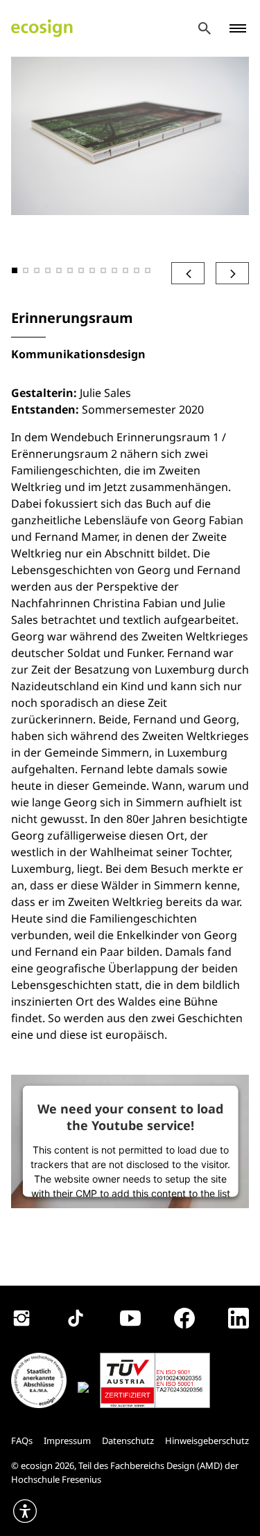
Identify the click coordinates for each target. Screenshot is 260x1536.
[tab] (14, 270)
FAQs (22, 1440)
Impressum (67, 1440)
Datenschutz (128, 1440)
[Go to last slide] (188, 273)
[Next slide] (232, 273)
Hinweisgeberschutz (207, 1440)
